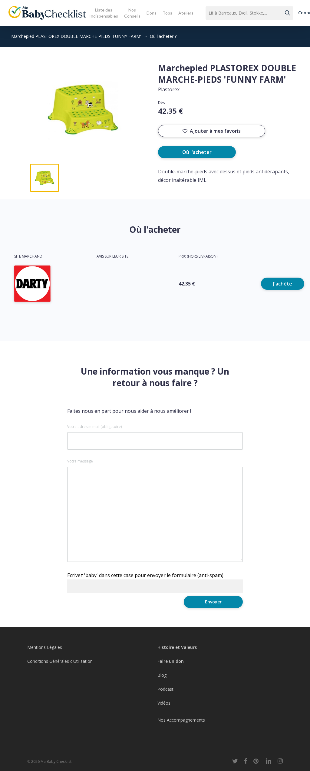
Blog (162, 675)
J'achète (282, 283)
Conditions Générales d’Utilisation (60, 661)
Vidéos (163, 703)
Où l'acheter (197, 152)
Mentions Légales (44, 647)
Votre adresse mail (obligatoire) (94, 426)
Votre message (80, 461)
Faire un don (170, 661)
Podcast (165, 689)
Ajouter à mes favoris (215, 131)
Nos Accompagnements (181, 720)
